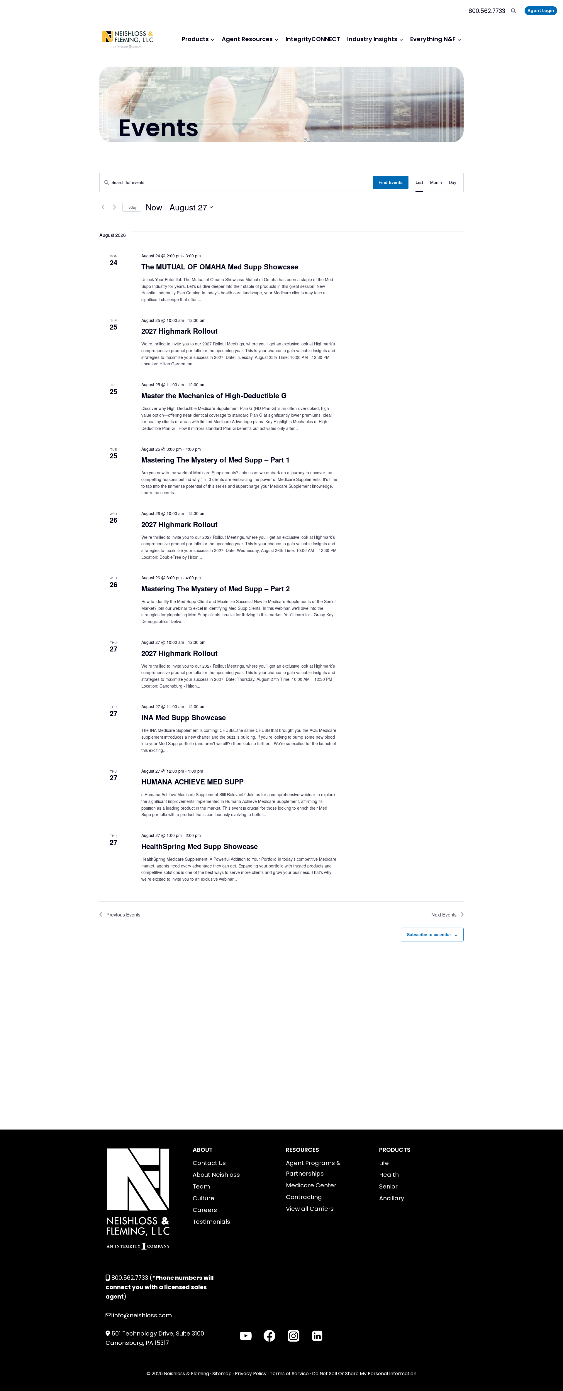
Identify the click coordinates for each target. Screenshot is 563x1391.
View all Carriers (310, 1209)
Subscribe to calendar (429, 934)
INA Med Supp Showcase (183, 717)
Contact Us (209, 1163)
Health (389, 1175)
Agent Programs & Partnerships (313, 1168)
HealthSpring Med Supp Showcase (199, 846)
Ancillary (391, 1198)
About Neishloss (216, 1175)
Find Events (391, 182)
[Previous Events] (102, 207)
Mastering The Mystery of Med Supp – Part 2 (215, 588)
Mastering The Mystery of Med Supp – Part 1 (215, 460)
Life (384, 1163)
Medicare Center (311, 1185)
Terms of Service (289, 1373)
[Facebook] (269, 1336)
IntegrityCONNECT (313, 39)
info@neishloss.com (142, 1315)
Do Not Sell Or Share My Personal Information (364, 1373)
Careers (205, 1210)
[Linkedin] (317, 1336)
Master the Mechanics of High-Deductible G (214, 395)
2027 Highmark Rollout (179, 331)
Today (132, 207)
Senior (388, 1186)
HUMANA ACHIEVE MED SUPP (192, 781)
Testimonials (211, 1222)
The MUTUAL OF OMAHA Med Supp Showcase (219, 266)
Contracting (304, 1197)
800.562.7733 (487, 11)
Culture (203, 1198)
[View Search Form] (513, 11)
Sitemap (222, 1373)
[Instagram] (293, 1336)
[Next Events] (114, 207)
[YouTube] (245, 1336)
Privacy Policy (251, 1373)
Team (201, 1186)
